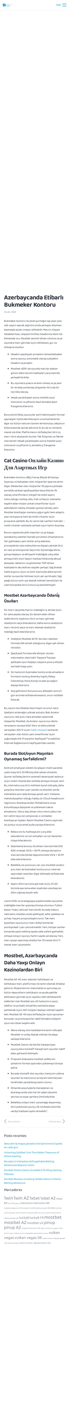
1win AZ (21, 1198)
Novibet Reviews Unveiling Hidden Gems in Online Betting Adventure (32, 1181)
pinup (49, 1222)
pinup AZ (12, 1227)
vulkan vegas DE (28, 1238)
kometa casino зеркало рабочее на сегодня (32, 1212)
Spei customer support (50, 1228)
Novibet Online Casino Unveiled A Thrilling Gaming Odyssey (32, 1172)
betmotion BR (41, 1203)
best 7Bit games (14, 1203)
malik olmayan (38, 730)
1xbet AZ (48, 1198)
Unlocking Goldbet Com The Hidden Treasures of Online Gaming (31, 1154)
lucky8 (24, 1218)
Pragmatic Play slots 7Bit (31, 1228)
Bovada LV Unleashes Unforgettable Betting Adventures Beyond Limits (29, 1163)
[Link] (7, 5)
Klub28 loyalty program (38, 1208)
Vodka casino (19, 1233)
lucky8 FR (36, 1218)
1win (8, 1198)
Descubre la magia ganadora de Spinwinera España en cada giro (33, 1145)
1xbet (35, 1198)
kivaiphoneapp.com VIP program (16, 1208)
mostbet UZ (35, 1223)
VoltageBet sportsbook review (36, 1233)
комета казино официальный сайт (35, 1243)
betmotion (27, 1203)
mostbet (53, 1217)
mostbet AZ (15, 1222)
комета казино (13, 1243)
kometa (51, 1208)
